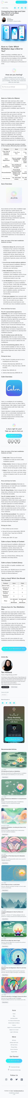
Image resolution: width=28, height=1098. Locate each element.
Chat (11, 1091)
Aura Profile (5, 687)
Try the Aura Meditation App (14, 649)
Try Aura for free (21, 2)
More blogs (14, 687)
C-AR (14, 1094)
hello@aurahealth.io (19, 1091)
